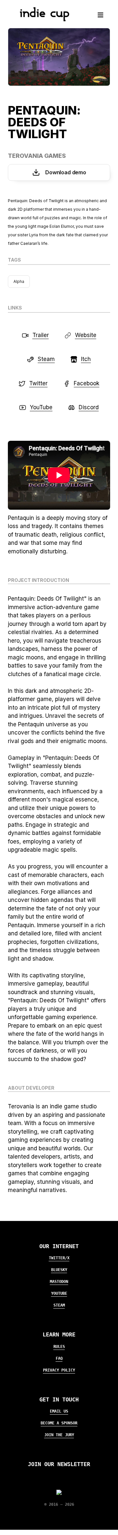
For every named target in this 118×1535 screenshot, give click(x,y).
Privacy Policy (59, 1370)
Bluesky (59, 1270)
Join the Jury (59, 1435)
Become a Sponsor (59, 1423)
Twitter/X (59, 1258)
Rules (59, 1346)
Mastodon (59, 1281)
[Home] (42, 19)
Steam (59, 1305)
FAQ (59, 1358)
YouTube (59, 1293)
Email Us (59, 1411)
